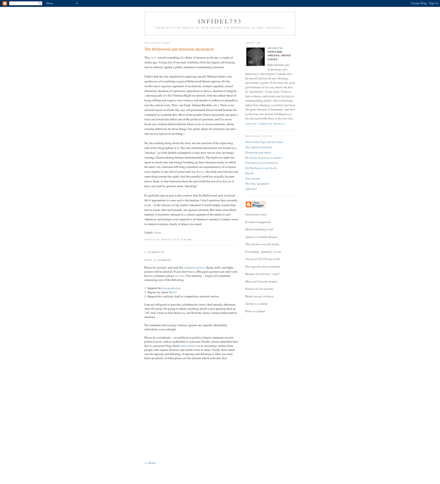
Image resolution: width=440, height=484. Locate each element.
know (202, 171)
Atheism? (251, 189)
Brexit (173, 292)
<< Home (150, 463)
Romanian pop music (258, 152)
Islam (157, 232)
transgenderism (171, 288)
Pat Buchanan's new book (261, 168)
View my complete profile (265, 124)
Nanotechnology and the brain (264, 142)
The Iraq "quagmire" (257, 183)
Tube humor (252, 178)
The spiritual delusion (258, 147)
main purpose (189, 346)
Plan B (249, 173)
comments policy (194, 267)
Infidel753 (220, 21)
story (154, 57)
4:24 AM (186, 239)
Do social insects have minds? (263, 158)
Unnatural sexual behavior (261, 163)
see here (180, 276)
